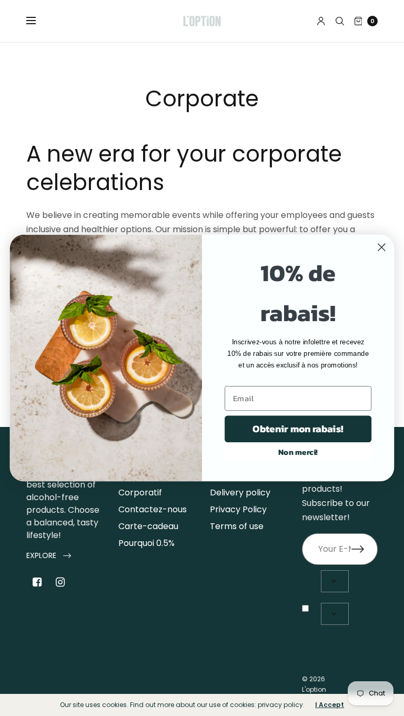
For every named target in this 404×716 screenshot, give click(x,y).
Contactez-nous (152, 509)
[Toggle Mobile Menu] (37, 21)
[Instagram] (59, 582)
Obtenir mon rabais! (297, 429)
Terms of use (237, 526)
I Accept (329, 705)
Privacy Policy (238, 509)
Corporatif (140, 492)
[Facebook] (36, 582)
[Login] (321, 21)
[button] (48, 555)
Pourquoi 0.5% (146, 543)
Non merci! (298, 452)
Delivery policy (240, 492)
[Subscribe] (364, 549)
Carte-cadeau (148, 526)
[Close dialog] (381, 247)
